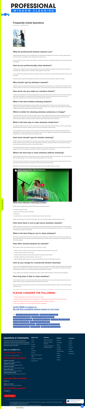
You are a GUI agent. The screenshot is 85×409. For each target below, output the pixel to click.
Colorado (71, 338)
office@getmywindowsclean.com (20, 403)
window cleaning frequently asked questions (50, 326)
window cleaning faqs (35, 326)
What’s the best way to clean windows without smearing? (47, 324)
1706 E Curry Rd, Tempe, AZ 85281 (11, 355)
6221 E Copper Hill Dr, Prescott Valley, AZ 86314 (14, 368)
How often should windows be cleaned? (41, 319)
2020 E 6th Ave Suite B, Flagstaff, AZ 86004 (13, 365)
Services (46, 337)
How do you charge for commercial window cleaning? (27, 314)
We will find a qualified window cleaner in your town (36, 309)
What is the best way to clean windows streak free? (24, 324)
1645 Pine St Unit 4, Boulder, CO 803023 (12, 385)
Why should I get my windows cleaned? (21, 326)
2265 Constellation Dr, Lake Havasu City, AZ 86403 (15, 373)
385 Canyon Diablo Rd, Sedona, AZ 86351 (13, 371)
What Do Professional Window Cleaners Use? (60, 319)
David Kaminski (17, 25)
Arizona (59, 338)
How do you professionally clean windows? (49, 314)
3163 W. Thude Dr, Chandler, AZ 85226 (12, 362)
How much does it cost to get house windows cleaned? (43, 317)
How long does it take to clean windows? (22, 317)
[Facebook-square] (64, 402)
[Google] (66, 402)
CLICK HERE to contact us (25, 307)
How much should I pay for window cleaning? (23, 319)
